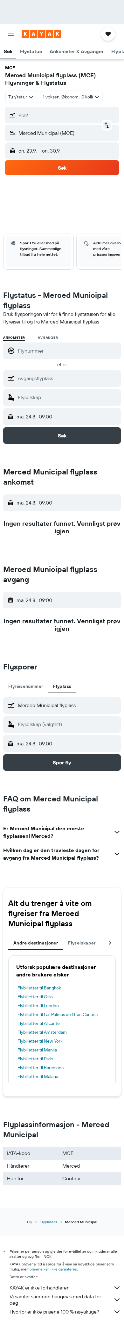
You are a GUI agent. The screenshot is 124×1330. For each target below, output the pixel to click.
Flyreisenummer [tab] (25, 686)
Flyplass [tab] (62, 686)
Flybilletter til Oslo (35, 997)
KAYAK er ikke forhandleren (40, 1287)
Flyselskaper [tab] (82, 943)
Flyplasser (48, 1222)
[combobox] (68, 378)
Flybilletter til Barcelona (40, 1067)
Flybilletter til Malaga (37, 1076)
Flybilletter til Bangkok (39, 988)
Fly (29, 1222)
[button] (11, 34)
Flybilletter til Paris (35, 1059)
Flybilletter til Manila (37, 1050)
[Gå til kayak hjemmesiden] (41, 34)
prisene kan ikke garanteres (53, 1269)
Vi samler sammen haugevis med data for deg (55, 1299)
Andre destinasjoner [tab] (35, 943)
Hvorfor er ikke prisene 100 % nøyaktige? (54, 1311)
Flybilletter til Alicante (38, 1023)
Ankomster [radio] (14, 338)
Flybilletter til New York (40, 1041)
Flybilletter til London (38, 1005)
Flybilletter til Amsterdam (42, 1032)
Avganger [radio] (48, 338)
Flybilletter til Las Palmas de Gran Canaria (57, 1014)
